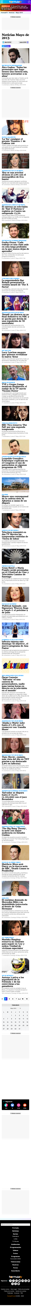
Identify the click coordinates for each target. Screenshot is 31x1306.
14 (7, 1022)
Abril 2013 (8, 42)
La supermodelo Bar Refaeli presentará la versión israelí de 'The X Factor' (15, 283)
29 (11, 1029)
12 (27, 1019)
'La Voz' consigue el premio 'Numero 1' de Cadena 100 (14, 141)
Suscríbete (15, 1271)
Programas (15, 1256)
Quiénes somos (5, 1289)
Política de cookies (9, 1291)
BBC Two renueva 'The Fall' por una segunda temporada (14, 427)
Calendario (15, 1236)
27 (4, 1029)
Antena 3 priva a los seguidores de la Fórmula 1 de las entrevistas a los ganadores (13, 981)
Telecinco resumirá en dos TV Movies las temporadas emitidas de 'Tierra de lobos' (15, 535)
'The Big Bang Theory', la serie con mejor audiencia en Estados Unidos (14, 831)
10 (19, 1019)
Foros (15, 1268)
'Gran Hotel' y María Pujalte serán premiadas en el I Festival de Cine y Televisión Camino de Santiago (15, 572)
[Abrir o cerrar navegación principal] (1, 2)
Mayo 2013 (19, 12)
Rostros (15, 1265)
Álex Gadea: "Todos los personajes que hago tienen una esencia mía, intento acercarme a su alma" (15, 71)
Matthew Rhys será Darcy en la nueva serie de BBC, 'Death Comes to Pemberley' (15, 867)
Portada (15, 1228)
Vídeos (15, 1250)
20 (4, 1025)
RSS (22, 1293)
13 (3, 1022)
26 (27, 1025)
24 (19, 1025)
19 (27, 999)
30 (15, 1029)
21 (7, 1025)
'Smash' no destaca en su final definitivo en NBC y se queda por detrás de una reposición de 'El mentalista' (15, 318)
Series (15, 1234)
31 (19, 1029)
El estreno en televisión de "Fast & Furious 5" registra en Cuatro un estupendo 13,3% (15, 209)
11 (23, 1019)
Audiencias (15, 1244)
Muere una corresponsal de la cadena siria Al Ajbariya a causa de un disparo (15, 499)
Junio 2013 (23, 42)
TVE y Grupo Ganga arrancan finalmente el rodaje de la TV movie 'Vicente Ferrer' (14, 387)
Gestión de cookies (21, 1291)
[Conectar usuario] (29, 2)
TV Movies (15, 1241)
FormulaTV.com (11, 1296)
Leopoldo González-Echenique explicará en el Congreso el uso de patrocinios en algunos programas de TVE (15, 463)
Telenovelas (15, 1262)
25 (23, 1025)
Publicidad (10, 1293)
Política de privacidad (23, 1289)
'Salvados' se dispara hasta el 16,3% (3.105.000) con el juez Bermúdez (14, 795)
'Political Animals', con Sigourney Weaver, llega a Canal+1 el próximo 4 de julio (15, 609)
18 (22, 999)
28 (7, 1029)
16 (15, 1022)
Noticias (11, 12)
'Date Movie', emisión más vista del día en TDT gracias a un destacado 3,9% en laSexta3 (15, 760)
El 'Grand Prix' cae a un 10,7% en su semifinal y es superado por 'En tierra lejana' (14, 7)
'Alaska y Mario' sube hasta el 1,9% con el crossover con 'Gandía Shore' (14, 726)
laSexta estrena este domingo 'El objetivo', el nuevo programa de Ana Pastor (15, 644)
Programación (15, 1247)
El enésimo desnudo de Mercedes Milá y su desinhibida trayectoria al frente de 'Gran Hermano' (14, 904)
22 (11, 1025)
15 (11, 1022)
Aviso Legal (14, 1289)
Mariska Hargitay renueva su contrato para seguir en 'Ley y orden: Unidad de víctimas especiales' (13, 943)
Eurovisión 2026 (15, 1259)
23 (15, 1025)
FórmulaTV (4, 12)
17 (19, 1022)
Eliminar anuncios (16, 17)
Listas (15, 1239)
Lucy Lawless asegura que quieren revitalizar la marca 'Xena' (14, 354)
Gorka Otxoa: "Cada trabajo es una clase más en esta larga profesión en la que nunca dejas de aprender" (15, 246)
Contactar (16, 1293)
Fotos (15, 1253)
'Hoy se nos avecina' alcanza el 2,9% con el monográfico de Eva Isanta (14, 175)
